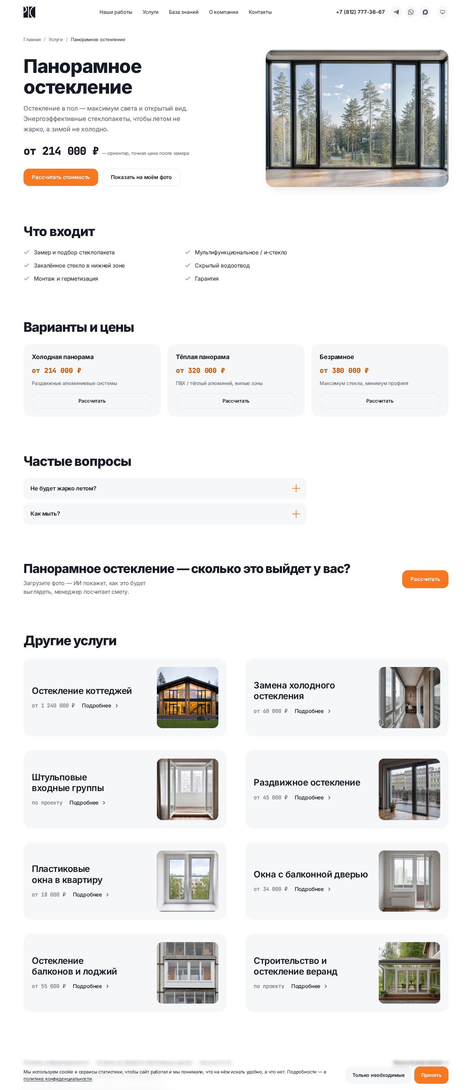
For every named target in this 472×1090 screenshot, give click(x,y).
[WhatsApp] (411, 12)
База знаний (183, 12)
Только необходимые (378, 1075)
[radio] (443, 12)
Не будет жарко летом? (63, 488)
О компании (223, 12)
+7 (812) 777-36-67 (360, 12)
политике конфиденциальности (57, 1078)
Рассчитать (92, 401)
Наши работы (116, 12)
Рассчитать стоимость (61, 177)
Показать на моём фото (141, 177)
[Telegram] (396, 12)
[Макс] (425, 12)
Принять (431, 1075)
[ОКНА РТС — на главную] (29, 12)
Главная (32, 39)
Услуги (151, 12)
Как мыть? (45, 513)
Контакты (260, 12)
